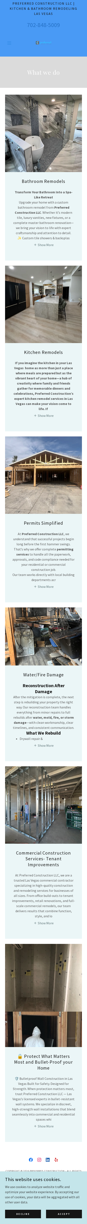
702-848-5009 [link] (43, 25)
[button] (11, 43)
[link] (43, 42)
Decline (23, 1213)
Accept (64, 1213)
